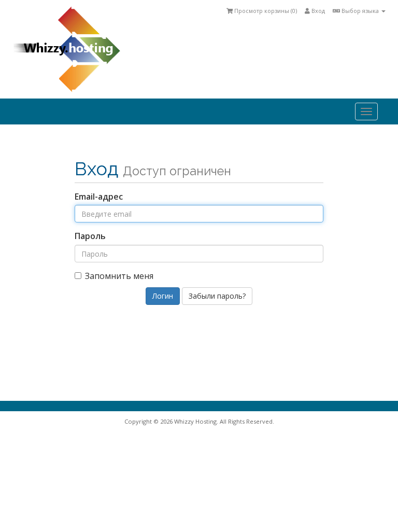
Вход (317, 11)
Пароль (90, 236)
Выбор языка (360, 11)
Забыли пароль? (217, 296)
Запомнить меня (119, 276)
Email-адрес (99, 196)
